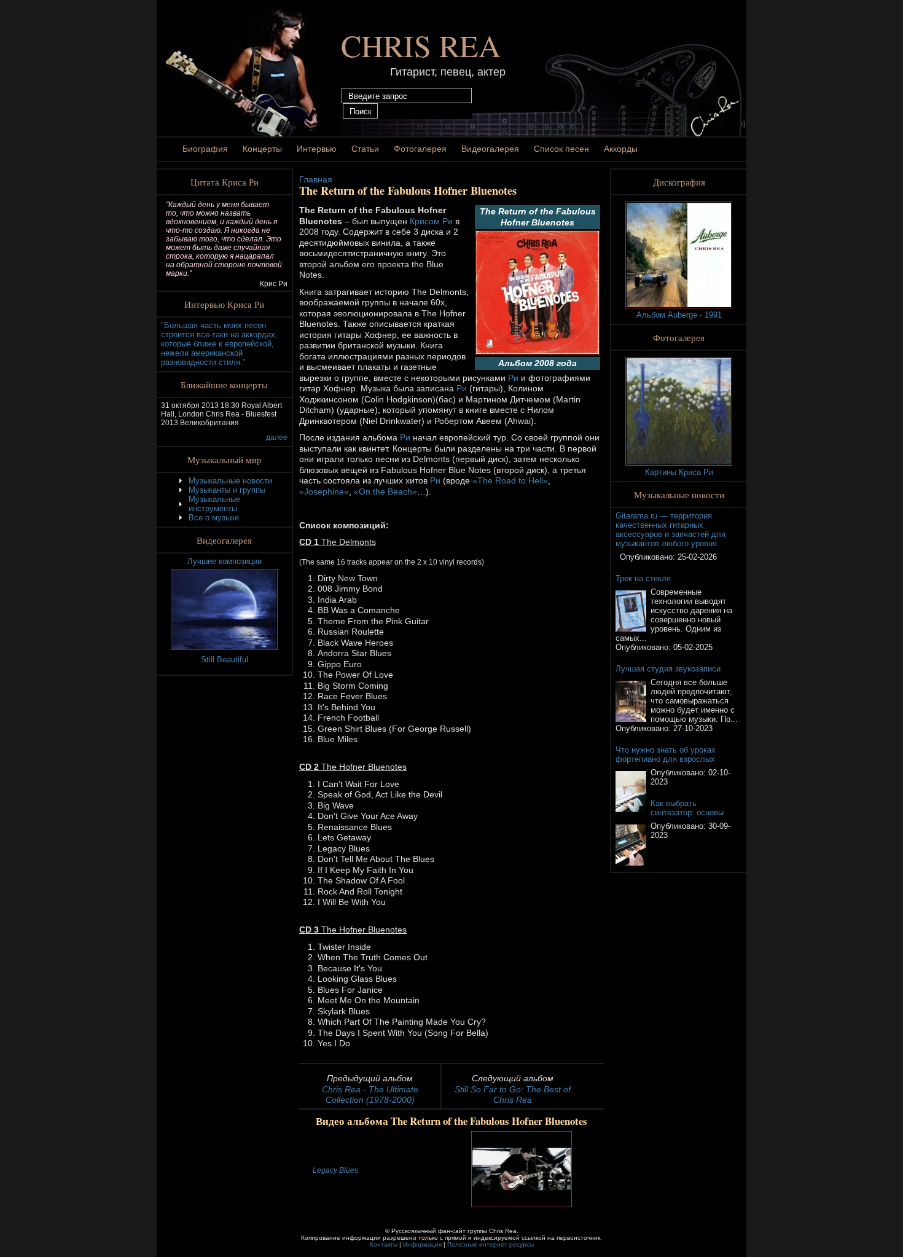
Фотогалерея (420, 149)
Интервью (317, 149)
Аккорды (621, 149)
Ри (513, 378)
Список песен (561, 149)
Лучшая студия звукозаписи (668, 668)
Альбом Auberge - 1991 (679, 314)
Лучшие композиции (224, 561)
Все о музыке (214, 517)
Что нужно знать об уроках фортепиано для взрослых (666, 754)
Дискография (679, 182)
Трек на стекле (643, 578)
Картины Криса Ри (679, 472)
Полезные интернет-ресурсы (490, 1244)
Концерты (262, 149)
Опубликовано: (649, 557)
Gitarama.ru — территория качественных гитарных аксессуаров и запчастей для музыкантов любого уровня (670, 529)
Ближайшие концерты (224, 384)
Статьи (365, 149)
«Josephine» (324, 491)
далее (276, 437)
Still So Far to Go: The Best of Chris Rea (513, 1094)
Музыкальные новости (230, 480)
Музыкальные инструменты (214, 504)
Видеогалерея (490, 149)
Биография (205, 149)
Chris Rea (421, 45)
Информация (422, 1244)
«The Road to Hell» (510, 480)
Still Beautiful (224, 659)
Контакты (383, 1244)
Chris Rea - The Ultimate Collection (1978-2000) (370, 1094)
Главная (315, 179)
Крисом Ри (432, 221)
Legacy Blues (335, 1170)
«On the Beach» (385, 491)
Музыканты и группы (227, 490)
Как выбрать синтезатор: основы (687, 808)
